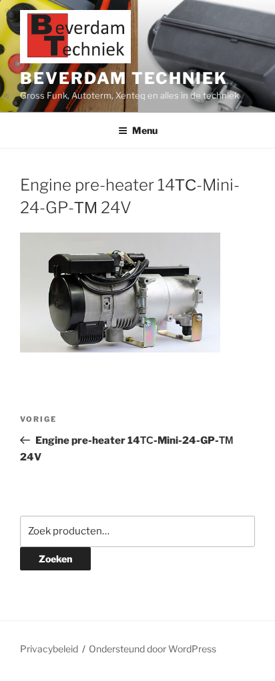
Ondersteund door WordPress (152, 648)
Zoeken (55, 558)
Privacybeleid (49, 648)
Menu (145, 130)
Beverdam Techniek (124, 78)
